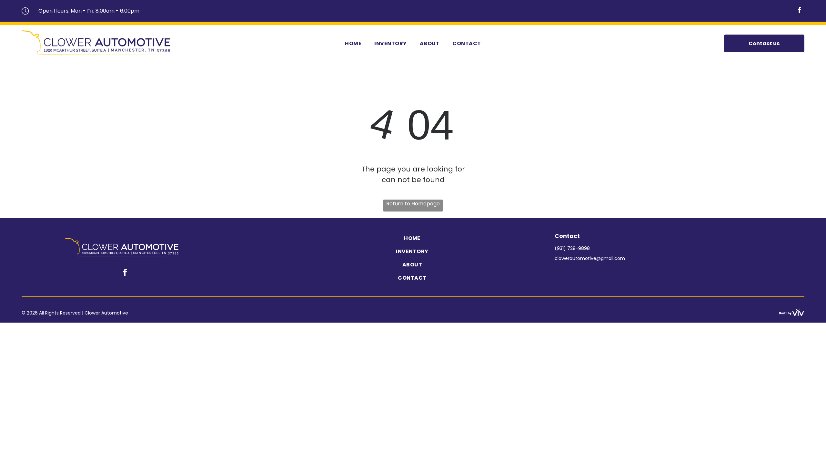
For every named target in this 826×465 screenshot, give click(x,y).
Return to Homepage (413, 203)
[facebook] (799, 10)
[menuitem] (353, 43)
